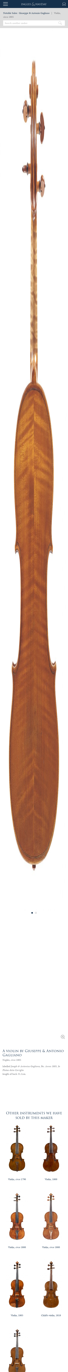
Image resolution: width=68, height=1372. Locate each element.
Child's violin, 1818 (51, 1315)
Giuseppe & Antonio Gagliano (34, 13)
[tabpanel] (34, 465)
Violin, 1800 (51, 1179)
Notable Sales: (10, 13)
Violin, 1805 (17, 1315)
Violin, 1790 (17, 1179)
